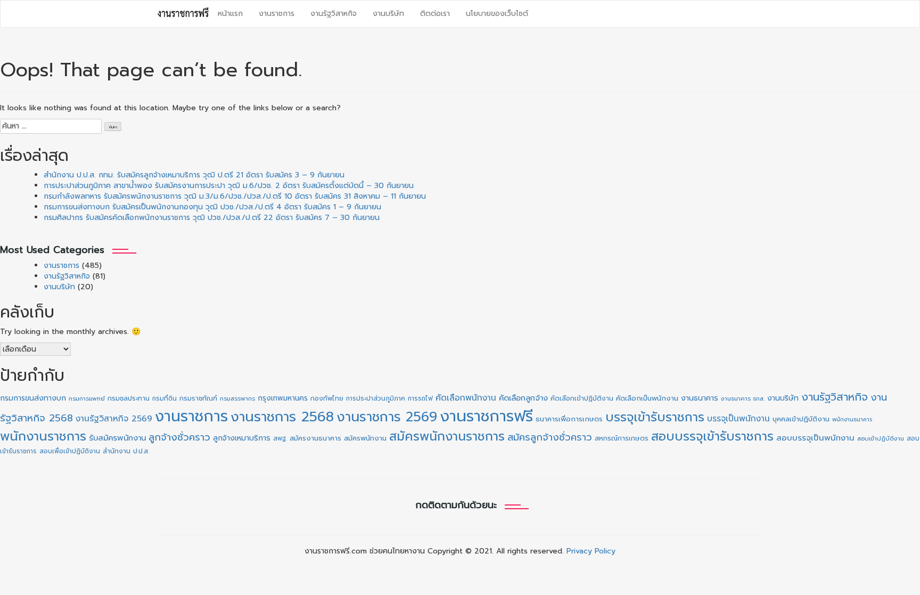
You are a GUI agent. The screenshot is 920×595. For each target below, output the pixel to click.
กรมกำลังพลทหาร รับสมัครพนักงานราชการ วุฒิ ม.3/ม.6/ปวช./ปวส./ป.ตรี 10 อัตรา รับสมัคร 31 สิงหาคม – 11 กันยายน (235, 196)
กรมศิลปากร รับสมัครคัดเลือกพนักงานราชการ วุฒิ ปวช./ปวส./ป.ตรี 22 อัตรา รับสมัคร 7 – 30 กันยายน (212, 217)
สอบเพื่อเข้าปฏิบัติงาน (69, 451)
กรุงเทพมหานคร (283, 398)
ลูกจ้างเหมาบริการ (241, 438)
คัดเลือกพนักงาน (466, 398)
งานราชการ (276, 13)
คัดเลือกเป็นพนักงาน (647, 398)
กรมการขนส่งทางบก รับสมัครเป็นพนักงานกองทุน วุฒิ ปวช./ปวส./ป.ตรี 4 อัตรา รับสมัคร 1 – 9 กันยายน (212, 207)
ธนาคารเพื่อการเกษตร (569, 419)
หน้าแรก (230, 13)
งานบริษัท (388, 13)
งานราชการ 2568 (282, 416)
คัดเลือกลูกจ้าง (523, 398)
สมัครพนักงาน (365, 438)
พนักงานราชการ (43, 436)
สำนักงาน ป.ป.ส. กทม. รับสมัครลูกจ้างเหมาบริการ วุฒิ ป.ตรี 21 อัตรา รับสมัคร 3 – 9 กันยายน (194, 175)
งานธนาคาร (699, 398)
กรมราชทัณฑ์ (198, 398)
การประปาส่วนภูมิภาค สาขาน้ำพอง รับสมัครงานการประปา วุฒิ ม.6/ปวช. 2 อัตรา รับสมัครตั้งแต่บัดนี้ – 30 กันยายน (229, 185)
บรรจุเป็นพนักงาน (738, 418)
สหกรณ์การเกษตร (621, 438)
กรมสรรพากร (237, 398)
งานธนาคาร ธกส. (743, 398)
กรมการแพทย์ (87, 398)
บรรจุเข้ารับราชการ (654, 417)
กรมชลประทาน (129, 398)
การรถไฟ (420, 398)
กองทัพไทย (326, 398)
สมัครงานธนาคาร (315, 438)
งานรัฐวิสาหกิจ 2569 (114, 418)
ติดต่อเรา (435, 13)
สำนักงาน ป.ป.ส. (126, 451)
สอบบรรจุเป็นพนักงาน (815, 438)
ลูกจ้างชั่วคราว (179, 437)
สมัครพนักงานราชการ (447, 436)
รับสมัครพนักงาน (117, 438)
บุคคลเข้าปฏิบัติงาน (801, 419)
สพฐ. (280, 438)
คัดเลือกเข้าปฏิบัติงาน (582, 398)
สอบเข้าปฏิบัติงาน (880, 438)
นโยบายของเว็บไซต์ (497, 13)
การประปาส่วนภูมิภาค (375, 398)
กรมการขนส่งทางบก (33, 398)
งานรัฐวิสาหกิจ (333, 13)
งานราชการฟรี (486, 416)
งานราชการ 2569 (386, 417)
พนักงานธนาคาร (852, 419)
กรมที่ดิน (164, 398)
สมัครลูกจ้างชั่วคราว (549, 437)
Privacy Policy (590, 551)
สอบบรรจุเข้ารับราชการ (712, 436)
